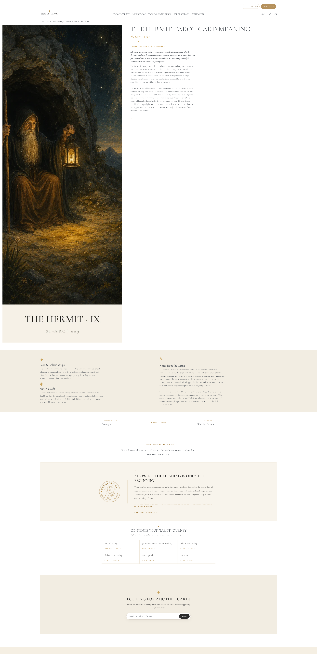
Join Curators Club (250, 6)
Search (184, 616)
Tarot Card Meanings (55, 21)
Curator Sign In (268, 6)
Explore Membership (149, 512)
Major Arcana (71, 21)
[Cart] (275, 14)
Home (42, 21)
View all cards (158, 423)
